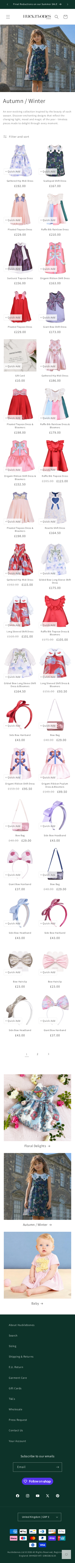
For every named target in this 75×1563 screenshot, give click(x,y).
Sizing (12, 1346)
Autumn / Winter (35, 1224)
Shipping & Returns (21, 1356)
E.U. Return (16, 1367)
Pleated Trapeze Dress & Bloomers (20, 426)
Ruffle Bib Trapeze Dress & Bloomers (55, 633)
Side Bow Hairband (20, 734)
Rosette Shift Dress (55, 527)
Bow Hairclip (20, 981)
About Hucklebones (21, 1325)
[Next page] (48, 1054)
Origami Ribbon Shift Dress (55, 278)
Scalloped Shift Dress (54, 180)
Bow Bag (55, 734)
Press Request (18, 1420)
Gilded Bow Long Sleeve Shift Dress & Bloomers (20, 685)
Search (13, 1335)
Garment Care (18, 1378)
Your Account (17, 1441)
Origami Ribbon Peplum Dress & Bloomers (55, 785)
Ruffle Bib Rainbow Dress (55, 229)
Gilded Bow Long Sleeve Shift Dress (55, 581)
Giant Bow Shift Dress (55, 326)
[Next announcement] (67, 4)
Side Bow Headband (55, 835)
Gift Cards (15, 1388)
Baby (35, 1303)
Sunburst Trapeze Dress (20, 278)
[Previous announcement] (7, 4)
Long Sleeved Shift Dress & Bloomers (54, 685)
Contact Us (16, 1430)
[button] (8, 16)
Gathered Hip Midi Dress (20, 180)
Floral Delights (35, 1146)
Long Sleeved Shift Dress (20, 631)
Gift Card (20, 375)
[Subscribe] (57, 1467)
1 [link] (26, 1054)
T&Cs (12, 1399)
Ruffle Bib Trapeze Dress (55, 475)
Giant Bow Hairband (20, 884)
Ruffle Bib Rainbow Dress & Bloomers (55, 426)
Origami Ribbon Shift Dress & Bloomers (20, 477)
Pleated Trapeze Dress (20, 229)
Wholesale (15, 1409)
